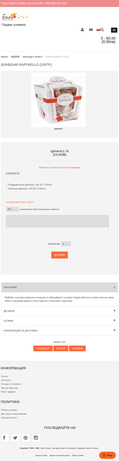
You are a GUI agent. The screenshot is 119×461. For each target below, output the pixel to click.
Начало (4, 57)
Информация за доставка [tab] (20, 330)
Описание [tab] (10, 287)
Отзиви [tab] (8, 320)
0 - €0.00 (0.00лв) (108, 40)
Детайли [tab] (9, 311)
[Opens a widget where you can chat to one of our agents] (107, 455)
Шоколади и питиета (32, 57)
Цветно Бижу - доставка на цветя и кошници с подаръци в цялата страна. (69, 448)
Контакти (6, 380)
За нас (4, 376)
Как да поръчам (9, 388)
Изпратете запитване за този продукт (59, 167)
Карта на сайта (41, 455)
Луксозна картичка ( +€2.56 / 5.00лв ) (27, 188)
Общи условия (9, 410)
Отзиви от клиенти (11, 384)
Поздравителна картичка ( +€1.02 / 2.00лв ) (30, 185)
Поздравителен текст (21, 202)
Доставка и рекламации (13, 413)
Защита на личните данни (59, 455)
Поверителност (9, 417)
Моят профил (8, 391)
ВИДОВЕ (15, 57)
